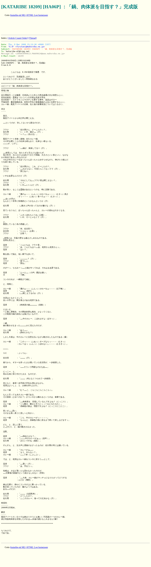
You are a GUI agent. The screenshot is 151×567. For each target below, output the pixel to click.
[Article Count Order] (18, 38)
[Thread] (32, 38)
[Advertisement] (55, 26)
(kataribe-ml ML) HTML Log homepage (29, 15)
